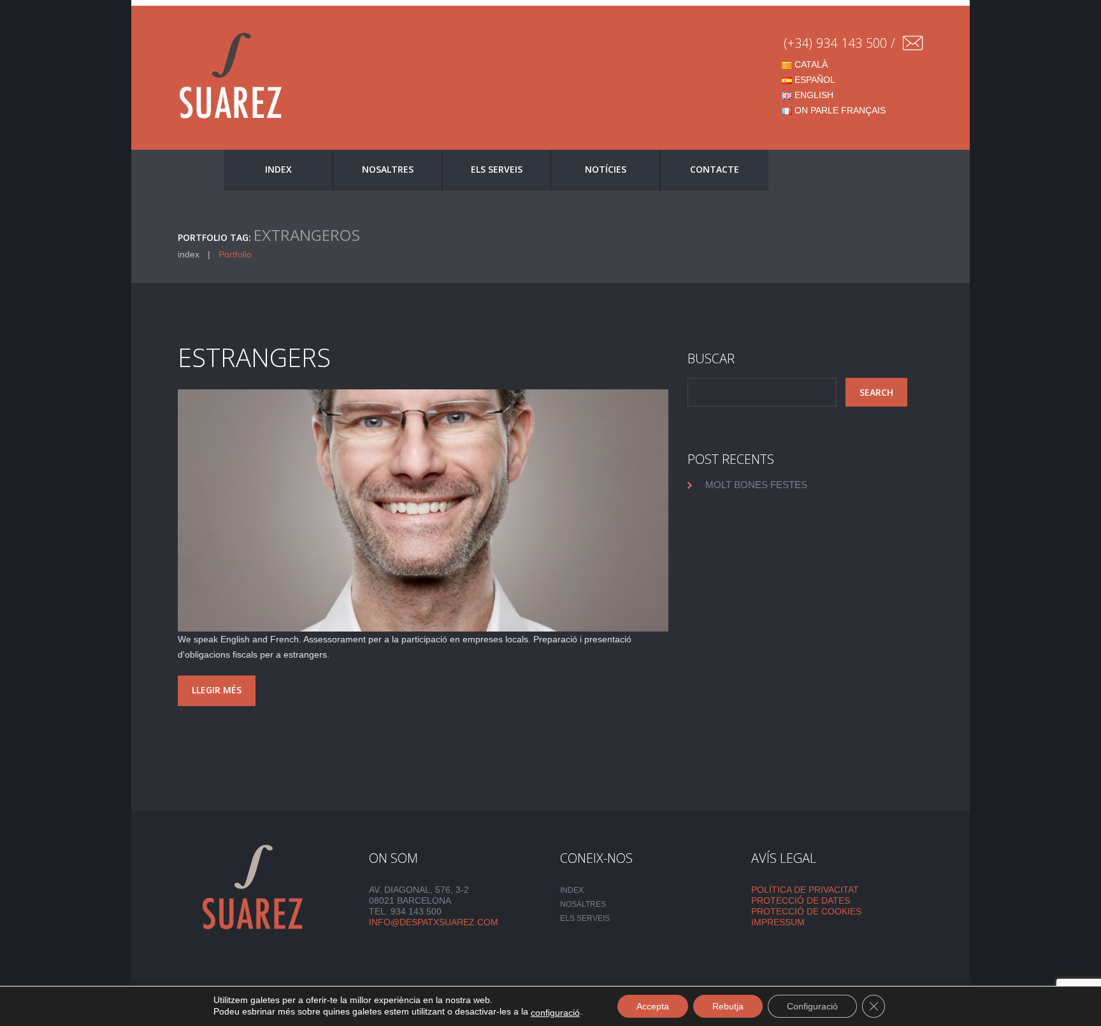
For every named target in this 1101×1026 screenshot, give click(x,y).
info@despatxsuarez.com (433, 922)
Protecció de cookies (806, 911)
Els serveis (496, 169)
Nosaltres (388, 169)
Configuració (812, 1006)
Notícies (605, 169)
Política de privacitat (805, 890)
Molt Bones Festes (756, 484)
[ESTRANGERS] (423, 510)
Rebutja (728, 1006)
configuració (555, 1013)
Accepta (653, 1006)
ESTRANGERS (254, 357)
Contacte (714, 169)
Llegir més (216, 690)
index (278, 169)
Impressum (778, 922)
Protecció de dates (800, 900)
